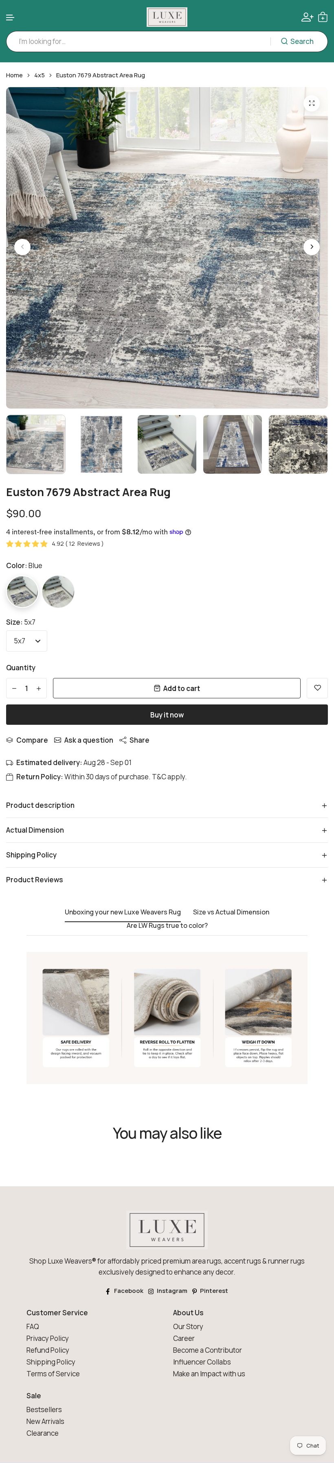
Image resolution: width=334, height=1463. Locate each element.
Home (14, 75)
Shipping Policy (50, 1362)
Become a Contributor (207, 1350)
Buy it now (167, 714)
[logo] (167, 17)
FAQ (32, 1326)
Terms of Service (53, 1373)
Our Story (188, 1326)
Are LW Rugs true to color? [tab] (167, 926)
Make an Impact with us (209, 1373)
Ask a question (88, 740)
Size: (20, 622)
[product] (311, 103)
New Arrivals (45, 1421)
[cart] (323, 17)
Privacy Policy (47, 1338)
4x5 (39, 75)
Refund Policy (47, 1350)
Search (302, 41)
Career (184, 1338)
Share (139, 740)
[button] (10, 18)
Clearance (42, 1433)
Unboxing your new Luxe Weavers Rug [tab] (123, 912)
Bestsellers (44, 1409)
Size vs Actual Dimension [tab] (231, 912)
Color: (24, 565)
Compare (32, 740)
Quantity (20, 667)
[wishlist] (317, 688)
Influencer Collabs (202, 1362)
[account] (307, 17)
